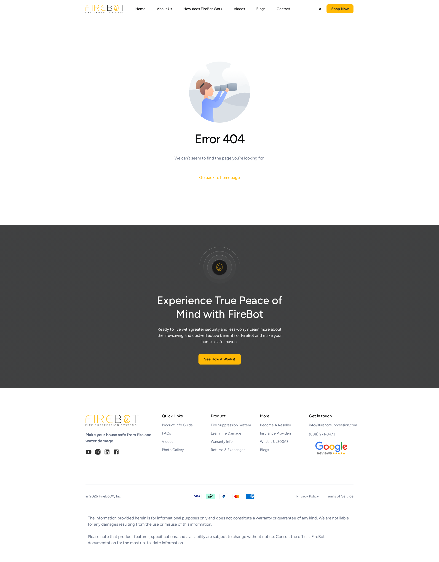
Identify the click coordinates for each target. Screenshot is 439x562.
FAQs (166, 433)
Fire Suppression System (231, 425)
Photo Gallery (173, 450)
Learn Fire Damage (226, 433)
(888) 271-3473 (322, 434)
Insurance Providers (276, 433)
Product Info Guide (177, 425)
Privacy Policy (307, 496)
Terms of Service (339, 496)
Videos (167, 441)
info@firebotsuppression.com (333, 425)
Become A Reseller (275, 425)
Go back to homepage (219, 177)
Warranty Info (222, 441)
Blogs (264, 450)
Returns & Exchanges (228, 450)
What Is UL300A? (274, 441)
